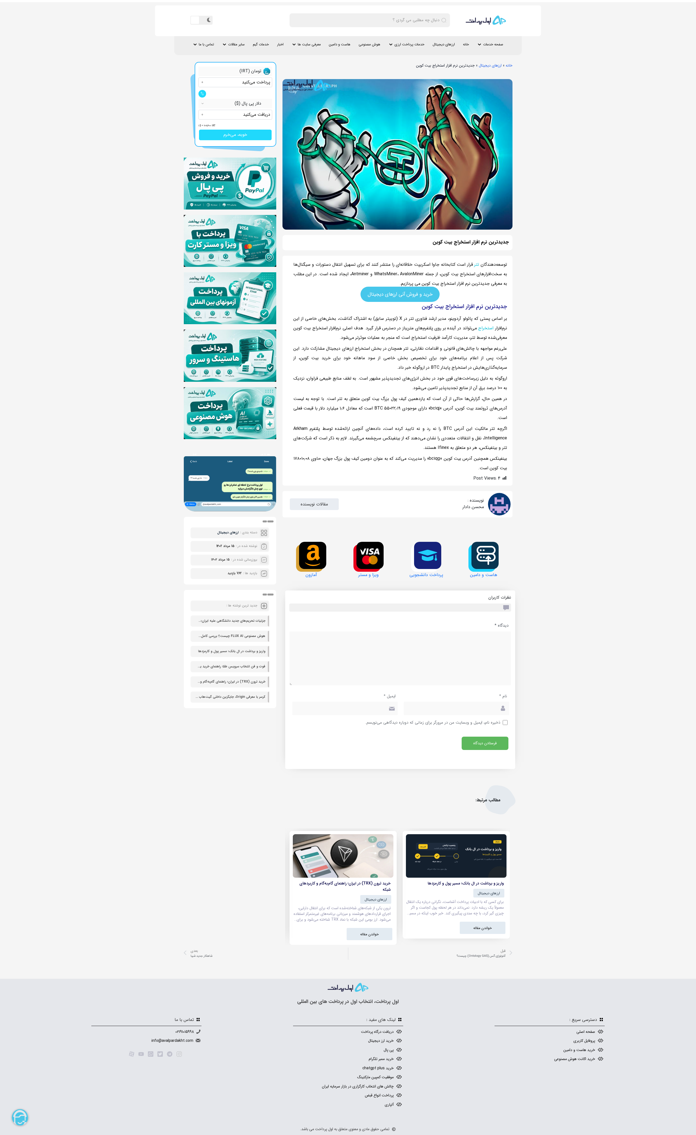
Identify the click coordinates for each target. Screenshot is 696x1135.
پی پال (389, 1050)
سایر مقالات (236, 44)
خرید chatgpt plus (378, 1068)
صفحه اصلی (585, 1032)
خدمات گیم (261, 44)
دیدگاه (501, 625)
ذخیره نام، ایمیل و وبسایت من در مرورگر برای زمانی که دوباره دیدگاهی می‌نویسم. (432, 723)
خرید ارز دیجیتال (381, 1041)
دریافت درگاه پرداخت (377, 1032)
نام (503, 696)
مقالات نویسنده (314, 504)
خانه (466, 44)
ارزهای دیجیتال (444, 44)
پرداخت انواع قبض (379, 1095)
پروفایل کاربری (584, 1041)
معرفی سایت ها (309, 44)
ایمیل (390, 696)
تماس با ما (206, 44)
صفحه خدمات (493, 44)
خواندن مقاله (482, 928)
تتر (476, 264)
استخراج (485, 328)
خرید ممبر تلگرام (381, 1059)
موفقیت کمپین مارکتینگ (375, 1077)
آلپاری (389, 1105)
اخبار (280, 44)
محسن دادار (473, 507)
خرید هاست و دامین (579, 1050)
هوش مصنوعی (369, 44)
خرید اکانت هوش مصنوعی (574, 1059)
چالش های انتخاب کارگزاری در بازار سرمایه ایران (358, 1086)
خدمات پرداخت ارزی (409, 44)
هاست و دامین (339, 44)
